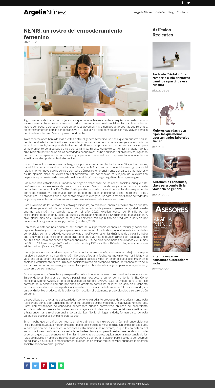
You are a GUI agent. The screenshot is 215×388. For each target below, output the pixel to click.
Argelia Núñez (143, 12)
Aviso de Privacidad (77, 383)
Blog (171, 12)
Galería (160, 12)
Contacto (183, 12)
